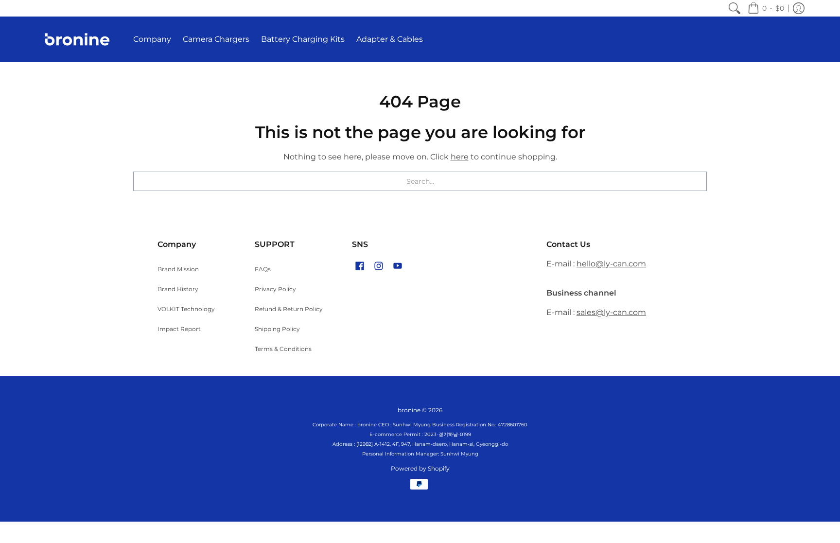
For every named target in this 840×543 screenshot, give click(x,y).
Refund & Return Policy (289, 309)
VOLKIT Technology (186, 309)
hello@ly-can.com (611, 263)
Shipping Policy (277, 329)
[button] (765, 8)
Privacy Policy (275, 289)
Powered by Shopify (420, 468)
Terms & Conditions (283, 348)
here (460, 156)
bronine (409, 410)
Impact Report (179, 329)
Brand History (178, 289)
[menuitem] (734, 8)
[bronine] (77, 39)
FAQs (263, 269)
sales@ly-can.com (611, 312)
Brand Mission (178, 269)
